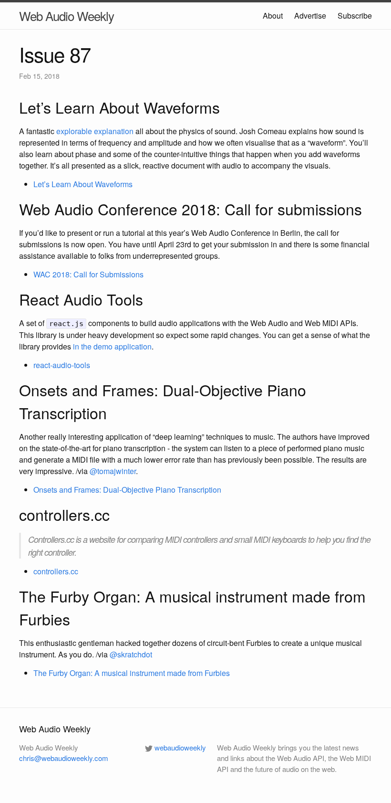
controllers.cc (55, 571)
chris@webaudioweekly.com (63, 758)
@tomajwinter (113, 470)
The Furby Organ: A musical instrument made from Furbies (131, 672)
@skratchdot (131, 654)
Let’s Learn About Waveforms (83, 184)
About (273, 15)
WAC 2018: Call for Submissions (88, 274)
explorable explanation (95, 131)
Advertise (310, 15)
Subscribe (355, 15)
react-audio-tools (61, 364)
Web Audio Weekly (66, 15)
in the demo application (112, 346)
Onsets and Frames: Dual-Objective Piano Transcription (127, 489)
